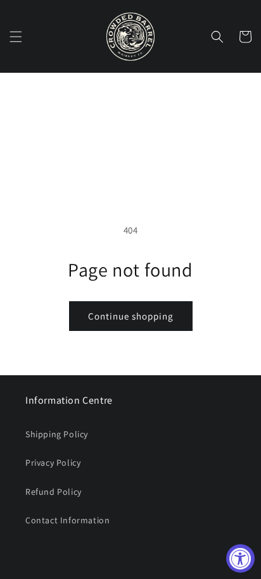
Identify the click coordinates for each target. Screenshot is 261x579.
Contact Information (67, 520)
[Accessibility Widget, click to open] (240, 558)
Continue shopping (131, 316)
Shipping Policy (56, 434)
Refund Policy (53, 491)
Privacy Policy (52, 462)
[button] (16, 37)
